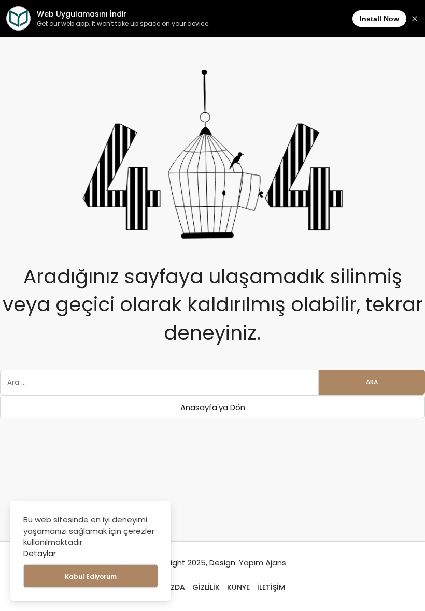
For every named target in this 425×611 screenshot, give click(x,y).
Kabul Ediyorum (91, 576)
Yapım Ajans (262, 562)
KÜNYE (238, 587)
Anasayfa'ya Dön (212, 407)
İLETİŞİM (271, 587)
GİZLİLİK (206, 587)
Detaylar (39, 553)
